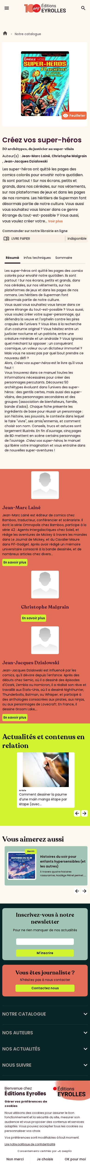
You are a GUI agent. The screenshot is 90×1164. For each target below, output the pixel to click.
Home (5, 34)
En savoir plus (14, 562)
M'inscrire (45, 953)
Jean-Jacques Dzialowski (26, 161)
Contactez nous (45, 988)
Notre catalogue (28, 34)
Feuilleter (74, 115)
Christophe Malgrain (69, 156)
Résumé (12, 257)
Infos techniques (37, 257)
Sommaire (63, 257)
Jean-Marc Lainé (35, 156)
